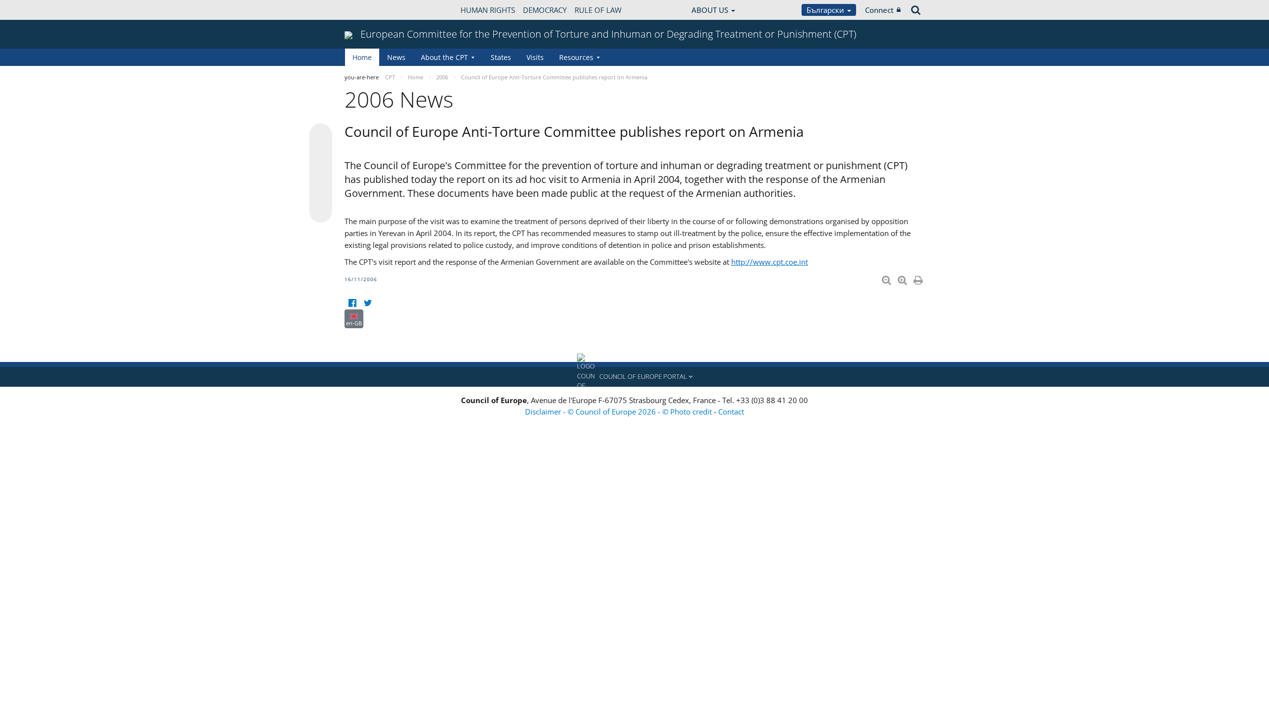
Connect (879, 10)
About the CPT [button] (444, 57)
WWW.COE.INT (369, 9)
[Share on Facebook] (320, 173)
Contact (731, 411)
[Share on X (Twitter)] (320, 154)
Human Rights (488, 10)
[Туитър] (367, 303)
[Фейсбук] (352, 303)
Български (826, 10)
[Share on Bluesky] (320, 135)
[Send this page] (320, 211)
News (396, 57)
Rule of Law (598, 10)
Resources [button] (576, 57)
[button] (634, 377)
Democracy (545, 10)
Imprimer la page (919, 278)
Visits (535, 57)
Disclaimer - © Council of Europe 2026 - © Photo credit (619, 411)
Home (362, 57)
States (501, 57)
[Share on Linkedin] (320, 192)
